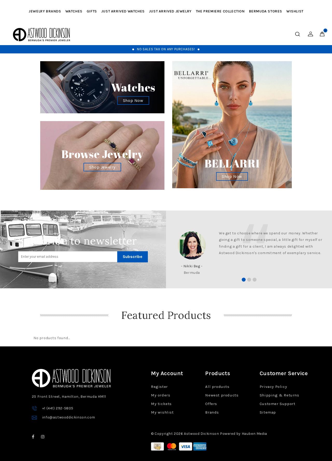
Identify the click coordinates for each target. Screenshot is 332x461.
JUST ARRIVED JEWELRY (170, 11)
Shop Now (133, 100)
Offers (211, 403)
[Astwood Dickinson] (41, 34)
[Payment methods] (158, 446)
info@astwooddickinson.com (68, 417)
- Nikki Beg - (192, 266)
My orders (160, 395)
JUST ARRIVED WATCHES (123, 11)
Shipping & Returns (279, 395)
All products (217, 386)
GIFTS (92, 11)
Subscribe (132, 256)
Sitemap (268, 412)
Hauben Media (254, 433)
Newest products (221, 395)
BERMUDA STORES (265, 11)
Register (159, 386)
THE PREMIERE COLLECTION (220, 11)
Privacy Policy (273, 386)
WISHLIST (294, 11)
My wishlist (162, 412)
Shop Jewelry (102, 167)
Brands (212, 412)
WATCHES (73, 11)
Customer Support (277, 403)
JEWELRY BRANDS (45, 11)
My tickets (161, 403)
